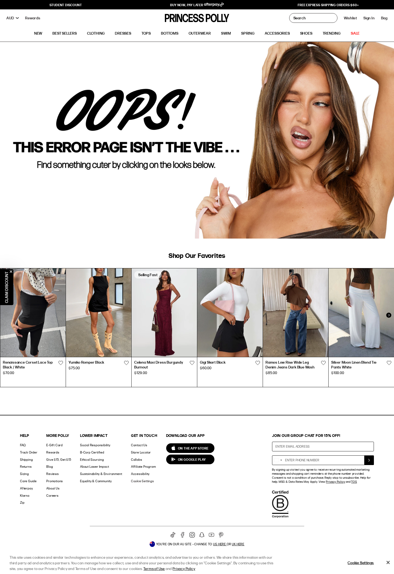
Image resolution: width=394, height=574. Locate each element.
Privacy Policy (335, 482)
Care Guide (28, 481)
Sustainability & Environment (101, 474)
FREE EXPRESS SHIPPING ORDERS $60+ (328, 5)
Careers (52, 495)
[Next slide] (388, 315)
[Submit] (369, 460)
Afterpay (26, 488)
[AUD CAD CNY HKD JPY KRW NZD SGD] (12, 18)
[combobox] (278, 460)
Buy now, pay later (187, 5)
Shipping (26, 460)
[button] (384, 18)
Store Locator (141, 452)
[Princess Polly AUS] (197, 18)
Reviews (52, 474)
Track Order (29, 452)
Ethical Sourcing (92, 460)
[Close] (388, 562)
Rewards (53, 452)
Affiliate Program (143, 467)
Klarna (24, 495)
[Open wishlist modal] (60, 363)
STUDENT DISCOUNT (66, 5)
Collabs (136, 460)
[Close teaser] (11, 271)
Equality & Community (96, 481)
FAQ (22, 445)
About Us (53, 488)
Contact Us (139, 445)
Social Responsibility (95, 445)
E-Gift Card (54, 445)
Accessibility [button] (140, 474)
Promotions (54, 481)
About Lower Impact (94, 467)
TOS (354, 482)
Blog (49, 467)
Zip (22, 502)
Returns (26, 467)
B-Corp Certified (92, 452)
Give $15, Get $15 (58, 460)
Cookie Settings (142, 481)
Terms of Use (154, 568)
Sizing (24, 474)
